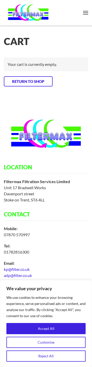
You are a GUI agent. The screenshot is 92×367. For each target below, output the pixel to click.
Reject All (46, 356)
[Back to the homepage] (28, 12)
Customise (46, 342)
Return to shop (28, 81)
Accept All (46, 328)
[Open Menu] (85, 13)
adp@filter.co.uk (18, 275)
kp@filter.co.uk (17, 269)
